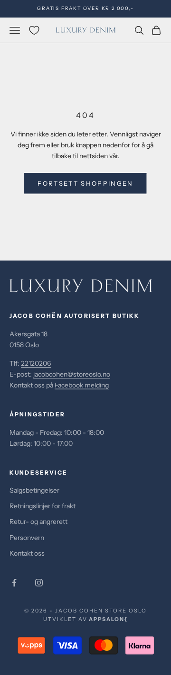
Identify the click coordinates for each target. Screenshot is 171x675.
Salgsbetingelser (34, 490)
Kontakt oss (27, 553)
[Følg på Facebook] (14, 582)
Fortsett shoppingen (85, 183)
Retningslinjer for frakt (43, 506)
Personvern (27, 537)
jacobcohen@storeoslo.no (71, 374)
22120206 (36, 363)
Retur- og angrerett (38, 521)
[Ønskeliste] (34, 30)
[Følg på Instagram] (39, 582)
